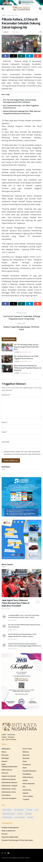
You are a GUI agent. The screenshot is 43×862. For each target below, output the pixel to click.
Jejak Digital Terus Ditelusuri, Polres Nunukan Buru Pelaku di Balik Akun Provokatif (15, 603)
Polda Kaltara (28, 777)
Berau (4, 752)
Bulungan (5, 758)
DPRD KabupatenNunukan (9, 765)
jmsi (36, 810)
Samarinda (27, 790)
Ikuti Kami (6, 467)
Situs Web (5, 442)
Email (4, 432)
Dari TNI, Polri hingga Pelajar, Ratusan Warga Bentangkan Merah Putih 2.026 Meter (26, 347)
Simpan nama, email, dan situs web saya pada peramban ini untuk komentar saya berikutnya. (22, 453)
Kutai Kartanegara (9, 798)
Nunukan (26, 758)
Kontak (4, 834)
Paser (25, 768)
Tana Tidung (28, 796)
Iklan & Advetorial (8, 831)
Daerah (4, 761)
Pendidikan (27, 774)
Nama (5, 422)
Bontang (5, 755)
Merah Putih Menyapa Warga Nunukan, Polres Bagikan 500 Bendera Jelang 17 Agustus (22, 635)
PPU (24, 787)
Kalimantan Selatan (9, 782)
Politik (25, 780)
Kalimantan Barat (9, 779)
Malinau (26, 752)
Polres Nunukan (29, 783)
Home (4, 15)
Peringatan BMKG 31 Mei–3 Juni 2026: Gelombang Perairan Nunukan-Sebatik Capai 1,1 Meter (23, 616)
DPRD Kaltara (7, 770)
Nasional (26, 755)
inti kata (29, 810)
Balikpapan (6, 749)
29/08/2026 (24, 352)
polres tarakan (20, 817)
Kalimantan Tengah (9, 786)
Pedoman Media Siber (10, 837)
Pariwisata (27, 764)
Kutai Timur (27, 749)
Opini (25, 761)
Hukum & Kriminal (9, 776)
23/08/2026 (24, 361)
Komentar (6, 395)
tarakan (30, 817)
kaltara (20, 813)
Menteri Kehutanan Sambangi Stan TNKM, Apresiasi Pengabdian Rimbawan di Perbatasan (27, 368)
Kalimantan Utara (12, 15)
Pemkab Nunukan (29, 771)
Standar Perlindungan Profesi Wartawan (17, 840)
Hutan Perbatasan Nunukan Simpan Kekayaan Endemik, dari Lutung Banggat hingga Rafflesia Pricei (24, 645)
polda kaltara (7, 817)
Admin (6, 32)
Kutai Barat (6, 795)
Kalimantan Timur (9, 789)
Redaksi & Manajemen (10, 827)
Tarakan (26, 799)
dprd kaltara (7, 810)
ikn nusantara (19, 810)
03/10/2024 (15, 32)
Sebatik (25, 793)
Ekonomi (5, 773)
